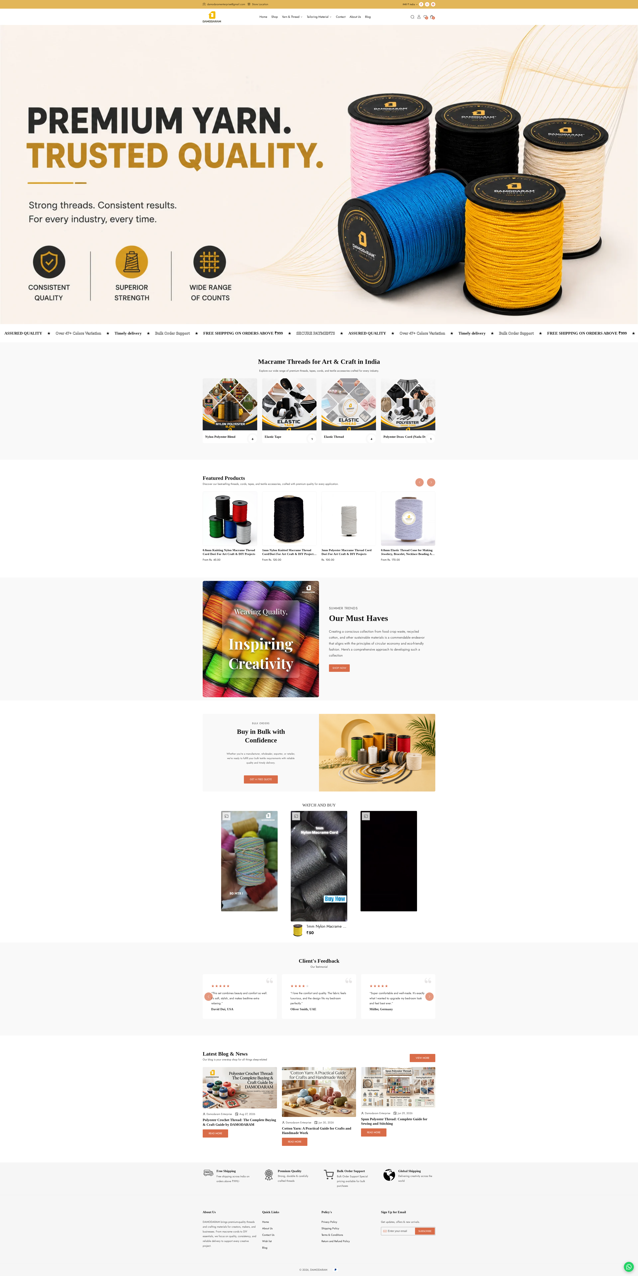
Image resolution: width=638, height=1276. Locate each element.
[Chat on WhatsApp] (629, 1267)
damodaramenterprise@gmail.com (226, 4)
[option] (249, 861)
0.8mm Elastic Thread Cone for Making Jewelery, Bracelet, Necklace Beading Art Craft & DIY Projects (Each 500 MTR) (407, 552)
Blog (368, 17)
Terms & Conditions (332, 1235)
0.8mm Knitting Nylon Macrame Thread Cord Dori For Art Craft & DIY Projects (229, 552)
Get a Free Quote (261, 779)
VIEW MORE (422, 1058)
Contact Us (268, 1235)
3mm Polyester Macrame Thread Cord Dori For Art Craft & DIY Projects (346, 552)
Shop (274, 17)
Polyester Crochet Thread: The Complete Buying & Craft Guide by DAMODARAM (239, 1122)
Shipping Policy (330, 1228)
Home (263, 17)
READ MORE (215, 1133)
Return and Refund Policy (335, 1241)
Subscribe (424, 1231)
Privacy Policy (329, 1222)
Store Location (260, 4)
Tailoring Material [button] (318, 17)
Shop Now (339, 668)
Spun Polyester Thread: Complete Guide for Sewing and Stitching (394, 1121)
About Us (355, 17)
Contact (340, 17)
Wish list (267, 1241)
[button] (412, 17)
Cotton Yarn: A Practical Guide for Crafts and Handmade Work (316, 1130)
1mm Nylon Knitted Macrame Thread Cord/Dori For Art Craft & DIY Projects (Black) (288, 552)
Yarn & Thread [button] (291, 17)
